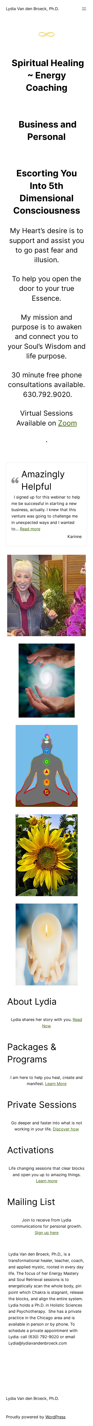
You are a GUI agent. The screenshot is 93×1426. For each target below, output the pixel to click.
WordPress (55, 1416)
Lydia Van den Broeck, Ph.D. (32, 8)
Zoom (67, 423)
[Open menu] (84, 9)
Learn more (46, 1180)
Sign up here (47, 1232)
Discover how (66, 1129)
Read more (30, 528)
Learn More (55, 1083)
